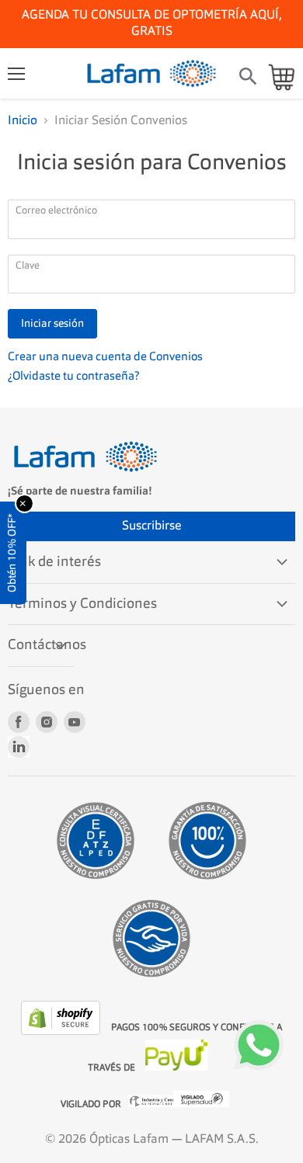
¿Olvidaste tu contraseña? (73, 377)
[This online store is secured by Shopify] (62, 1032)
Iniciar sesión (52, 323)
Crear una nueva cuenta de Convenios (105, 357)
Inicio (22, 121)
